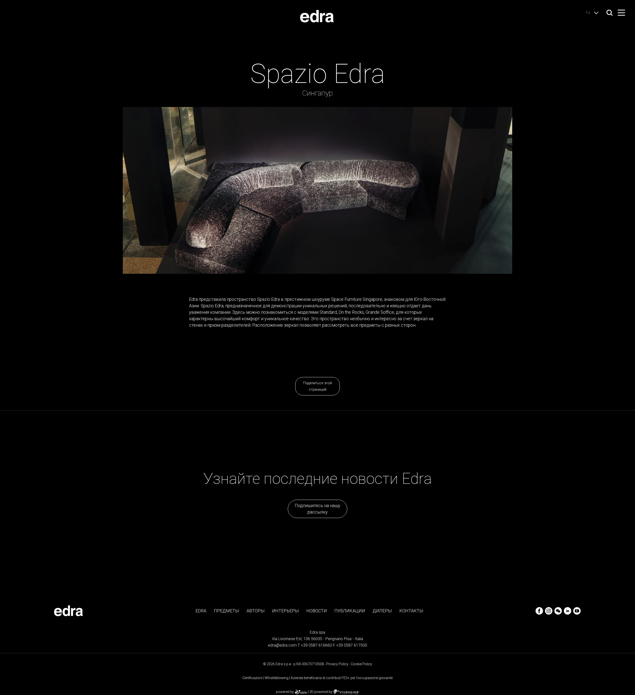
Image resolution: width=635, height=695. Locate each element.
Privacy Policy (337, 664)
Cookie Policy (361, 664)
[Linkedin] (568, 610)
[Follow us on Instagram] (549, 610)
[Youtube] (577, 610)
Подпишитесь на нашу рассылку (317, 509)
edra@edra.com (282, 645)
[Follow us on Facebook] (539, 610)
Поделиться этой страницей (317, 386)
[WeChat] (558, 610)
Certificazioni (252, 678)
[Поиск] (609, 12)
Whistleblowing (276, 678)
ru (588, 12)
